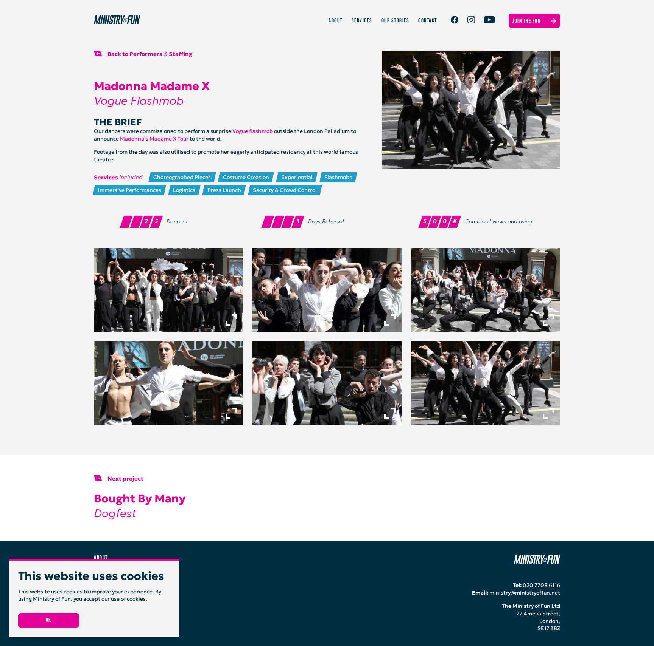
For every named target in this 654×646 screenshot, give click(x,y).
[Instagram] (471, 21)
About (336, 20)
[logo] (211, 20)
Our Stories (396, 20)
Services (362, 20)
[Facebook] (454, 21)
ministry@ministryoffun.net (524, 592)
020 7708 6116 (541, 585)
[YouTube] (489, 21)
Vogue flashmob (252, 131)
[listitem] (168, 290)
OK (48, 620)
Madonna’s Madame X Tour (154, 138)
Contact (427, 20)
